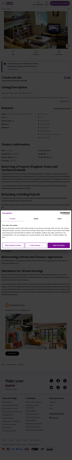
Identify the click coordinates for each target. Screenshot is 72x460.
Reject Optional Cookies (13, 245)
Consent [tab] (12, 218)
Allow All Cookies (59, 245)
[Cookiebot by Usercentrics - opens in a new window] (61, 213)
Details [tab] (36, 218)
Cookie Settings (35, 245)
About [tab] (59, 218)
